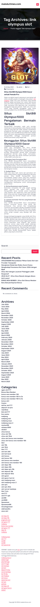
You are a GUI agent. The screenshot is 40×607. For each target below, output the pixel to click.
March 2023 (5, 381)
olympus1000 (6, 427)
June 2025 (5, 329)
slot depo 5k (5, 516)
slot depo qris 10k (7, 469)
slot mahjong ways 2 (8, 482)
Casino (3, 403)
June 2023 (5, 377)
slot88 (3, 498)
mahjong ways (6, 421)
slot (18, 550)
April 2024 (5, 359)
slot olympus (5, 566)
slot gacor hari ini (7, 478)
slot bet (3, 568)
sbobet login (5, 560)
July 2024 (5, 353)
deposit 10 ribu (5, 570)
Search (4, 246)
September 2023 (7, 373)
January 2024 (6, 364)
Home (5, 29)
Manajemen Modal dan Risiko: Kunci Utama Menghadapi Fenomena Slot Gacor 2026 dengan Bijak (19, 267)
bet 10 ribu (4, 574)
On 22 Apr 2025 (9, 87)
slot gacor (5, 476)
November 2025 (7, 318)
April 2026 (5, 311)
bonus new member (7, 526)
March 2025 (5, 335)
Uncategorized (6, 507)
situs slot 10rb (6, 436)
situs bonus (5, 432)
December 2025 (7, 315)
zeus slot (4, 511)
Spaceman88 (6, 504)
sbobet (4, 430)
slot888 (4, 500)
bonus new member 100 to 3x (12, 396)
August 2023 (6, 375)
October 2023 (6, 370)
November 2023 (7, 368)
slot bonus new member (10, 460)
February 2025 (6, 337)
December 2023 (7, 366)
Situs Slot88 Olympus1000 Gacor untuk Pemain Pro (18, 93)
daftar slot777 (6, 405)
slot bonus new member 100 (11, 463)
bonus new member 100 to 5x (12, 399)
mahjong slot (6, 419)
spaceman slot (5, 580)
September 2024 (7, 348)
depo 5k (3, 530)
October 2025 (6, 320)
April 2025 (5, 333)
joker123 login (5, 562)
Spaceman (5, 502)
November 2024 (7, 344)
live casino (5, 414)
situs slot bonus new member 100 (13, 441)
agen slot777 (6, 390)
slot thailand (5, 576)
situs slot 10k (6, 434)
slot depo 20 (5, 586)
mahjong (4, 416)
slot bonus (5, 456)
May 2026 (4, 309)
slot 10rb (4, 447)
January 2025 (6, 340)
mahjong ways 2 (7, 423)
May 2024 (4, 357)
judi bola (3, 584)
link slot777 (5, 412)
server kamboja (6, 572)
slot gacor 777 (5, 522)
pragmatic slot (5, 520)
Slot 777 (4, 449)
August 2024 (6, 351)
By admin (19, 87)
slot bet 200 (5, 452)
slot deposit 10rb (7, 474)
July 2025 (5, 326)
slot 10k (4, 445)
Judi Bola (4, 410)
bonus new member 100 (10, 394)
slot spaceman (5, 545)
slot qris (4, 485)
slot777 (4, 493)
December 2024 (7, 342)
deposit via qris (7, 407)
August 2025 (6, 324)
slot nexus (4, 578)
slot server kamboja (8, 489)
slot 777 (3, 539)
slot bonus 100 (6, 458)
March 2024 (5, 362)
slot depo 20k (6, 467)
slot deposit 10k (7, 471)
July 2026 (5, 304)
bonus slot (5, 401)
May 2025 (4, 331)
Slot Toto (4, 491)
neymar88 (5, 425)
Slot (28, 87)
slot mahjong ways (8, 480)
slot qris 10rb (6, 487)
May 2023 (4, 379)
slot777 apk (5, 496)
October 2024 (6, 346)
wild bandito (5, 509)
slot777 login (5, 564)
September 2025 (7, 322)
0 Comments (10, 89)
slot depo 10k (6, 465)
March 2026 (5, 313)
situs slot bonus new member (12, 438)
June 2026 (5, 307)
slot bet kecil (6, 454)
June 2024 (5, 355)
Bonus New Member (8, 392)
